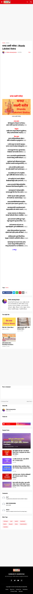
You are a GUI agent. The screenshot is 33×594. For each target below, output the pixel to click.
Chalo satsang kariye (14, 299)
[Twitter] (14, 292)
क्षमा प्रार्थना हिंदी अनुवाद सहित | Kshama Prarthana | (16, 443)
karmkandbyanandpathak (21, 586)
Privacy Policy (14, 591)
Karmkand (22, 521)
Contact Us (18, 589)
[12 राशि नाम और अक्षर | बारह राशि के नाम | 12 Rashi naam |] (7, 461)
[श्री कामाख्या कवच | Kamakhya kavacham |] (9, 337)
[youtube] (18, 580)
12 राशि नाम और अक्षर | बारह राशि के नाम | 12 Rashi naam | (21, 459)
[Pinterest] (20, 292)
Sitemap (21, 591)
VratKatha (5, 527)
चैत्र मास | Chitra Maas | (8, 327)
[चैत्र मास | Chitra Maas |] (9, 322)
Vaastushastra (23, 524)
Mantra (4, 524)
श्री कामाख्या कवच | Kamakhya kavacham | (8, 343)
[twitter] (15, 580)
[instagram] (21, 580)
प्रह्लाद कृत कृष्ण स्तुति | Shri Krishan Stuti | (23, 328)
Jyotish (16, 521)
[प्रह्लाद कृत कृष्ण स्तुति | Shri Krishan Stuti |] (24, 322)
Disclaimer (25, 589)
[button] (2, 2)
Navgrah (11, 524)
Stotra (7, 42)
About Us (12, 589)
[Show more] (26, 292)
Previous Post (5, 401)
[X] (24, 421)
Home (3, 42)
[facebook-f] (11, 580)
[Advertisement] (16, 22)
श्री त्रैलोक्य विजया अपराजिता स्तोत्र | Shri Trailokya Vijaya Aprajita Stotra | (22, 468)
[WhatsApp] (17, 292)
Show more (8, 410)
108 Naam (5, 521)
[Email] (23, 292)
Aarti (11, 521)
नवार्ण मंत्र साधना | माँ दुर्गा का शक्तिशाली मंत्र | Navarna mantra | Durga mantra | (21, 476)
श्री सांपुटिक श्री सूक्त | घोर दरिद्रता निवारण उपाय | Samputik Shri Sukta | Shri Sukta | (21, 452)
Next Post (29, 401)
